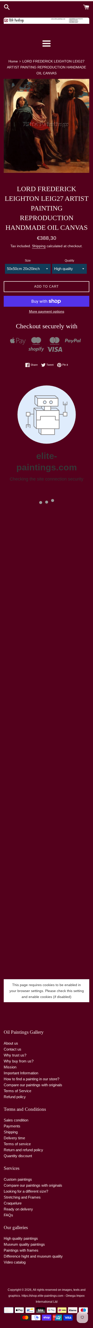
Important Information (21, 1073)
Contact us (12, 1049)
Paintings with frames (21, 1250)
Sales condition (16, 1120)
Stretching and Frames (22, 1197)
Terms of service (17, 1144)
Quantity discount (18, 1156)
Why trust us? (15, 1055)
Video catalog (15, 1262)
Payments (12, 1126)
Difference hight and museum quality (33, 1256)
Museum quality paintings (24, 1244)
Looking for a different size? (26, 1191)
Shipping (39, 246)
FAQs (8, 1215)
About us (11, 1043)
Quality (69, 260)
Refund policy (15, 1097)
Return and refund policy (23, 1150)
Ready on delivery (18, 1209)
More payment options (46, 311)
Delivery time (14, 1138)
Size (28, 260)
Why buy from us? (18, 1061)
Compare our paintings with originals (33, 1085)
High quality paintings (21, 1238)
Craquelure (13, 1203)
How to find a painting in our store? (31, 1079)
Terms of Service (17, 1091)
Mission (10, 1067)
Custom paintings (18, 1179)
